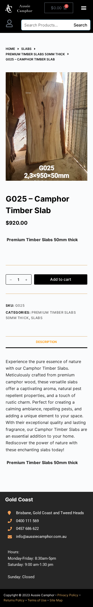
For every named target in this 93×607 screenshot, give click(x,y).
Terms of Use (37, 600)
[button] (84, 7)
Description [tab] (46, 342)
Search (80, 25)
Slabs (36, 318)
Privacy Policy (67, 595)
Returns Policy (14, 600)
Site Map (56, 600)
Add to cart (60, 279)
